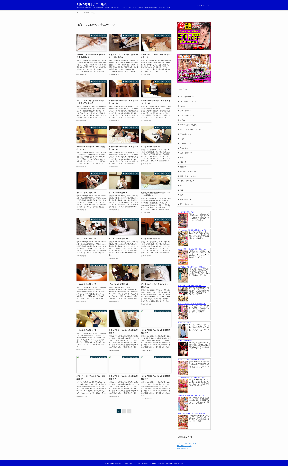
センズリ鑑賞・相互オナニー (190, 129)
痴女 (181, 190)
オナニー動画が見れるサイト (187, 443)
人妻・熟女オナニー (187, 153)
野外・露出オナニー (187, 204)
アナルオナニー (185, 110)
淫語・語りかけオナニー (188, 176)
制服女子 (183, 162)
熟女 (181, 185)
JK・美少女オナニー (187, 96)
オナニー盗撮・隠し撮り (188, 125)
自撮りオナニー (185, 199)
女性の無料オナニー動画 (91, 4)
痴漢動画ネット (182, 448)
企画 (181, 157)
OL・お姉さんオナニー (188, 101)
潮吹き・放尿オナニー (188, 181)
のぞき (182, 106)
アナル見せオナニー (187, 115)
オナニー (183, 120)
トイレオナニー (185, 143)
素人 (181, 195)
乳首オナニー (185, 148)
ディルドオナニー (186, 134)
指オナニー (184, 167)
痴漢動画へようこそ (184, 446)
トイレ (182, 139)
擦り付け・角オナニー (188, 171)
